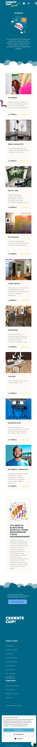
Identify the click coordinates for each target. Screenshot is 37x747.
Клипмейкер (10, 669)
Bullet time (9, 654)
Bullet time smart (12, 658)
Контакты (9, 697)
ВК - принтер (10, 673)
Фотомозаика (10, 666)
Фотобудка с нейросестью (10, 677)
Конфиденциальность (14, 705)
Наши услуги (10, 689)
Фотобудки (10, 646)
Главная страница (12, 685)
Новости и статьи (12, 693)
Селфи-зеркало (11, 662)
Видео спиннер (11, 650)
